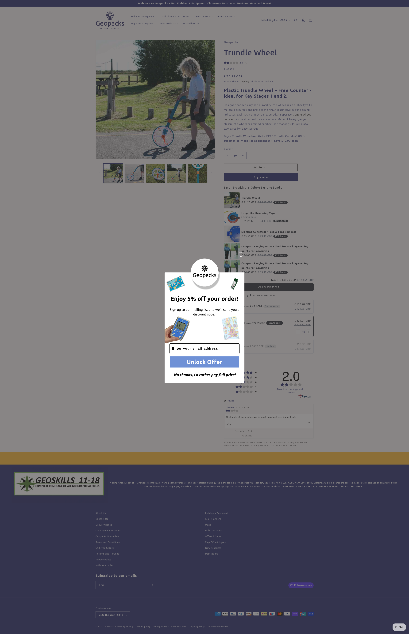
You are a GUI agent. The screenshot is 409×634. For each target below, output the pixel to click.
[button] (204, 362)
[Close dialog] (241, 254)
